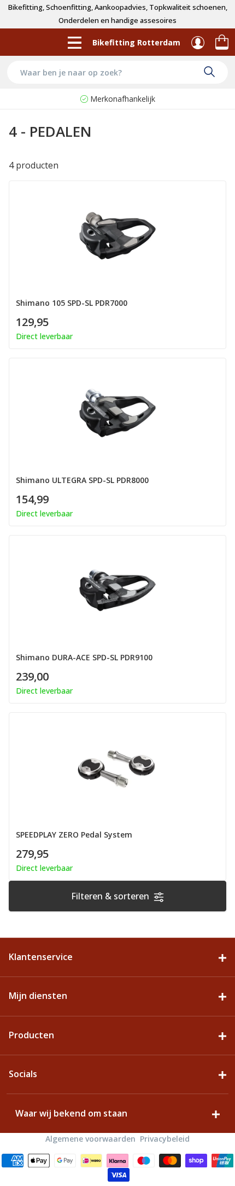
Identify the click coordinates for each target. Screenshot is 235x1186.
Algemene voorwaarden (90, 1138)
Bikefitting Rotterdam (136, 42)
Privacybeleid (165, 1138)
